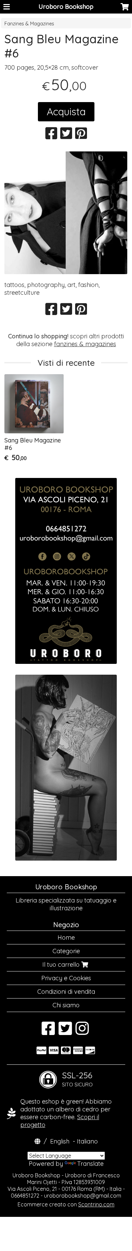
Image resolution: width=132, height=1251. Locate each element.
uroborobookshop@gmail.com (82, 1195)
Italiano (87, 1141)
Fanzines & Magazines (29, 24)
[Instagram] (82, 1032)
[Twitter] (65, 1032)
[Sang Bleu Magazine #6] (65, 212)
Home (66, 937)
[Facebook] (48, 1032)
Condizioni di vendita (66, 991)
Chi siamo (66, 1005)
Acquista (66, 111)
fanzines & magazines (85, 344)
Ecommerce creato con (66, 1204)
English (59, 1141)
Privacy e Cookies (66, 978)
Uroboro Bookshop (66, 6)
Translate (90, 1164)
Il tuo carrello (61, 964)
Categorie (66, 951)
